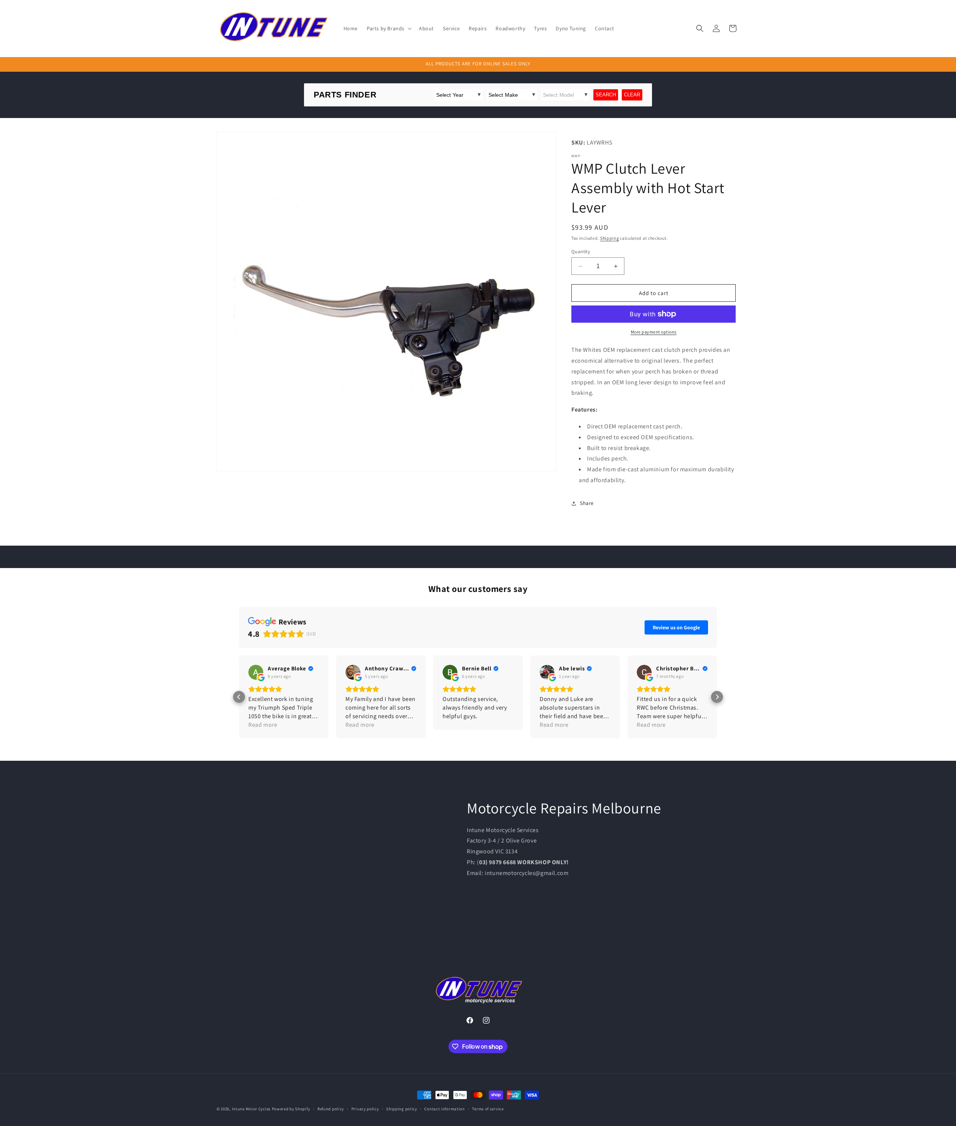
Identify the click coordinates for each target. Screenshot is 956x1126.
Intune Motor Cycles (251, 1108)
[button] (388, 28)
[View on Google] (255, 672)
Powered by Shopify (291, 1108)
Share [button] (587, 503)
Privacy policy (365, 1108)
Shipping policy (401, 1108)
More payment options (654, 332)
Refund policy (330, 1108)
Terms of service (487, 1108)
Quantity (580, 251)
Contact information (444, 1108)
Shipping (609, 238)
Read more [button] (262, 725)
